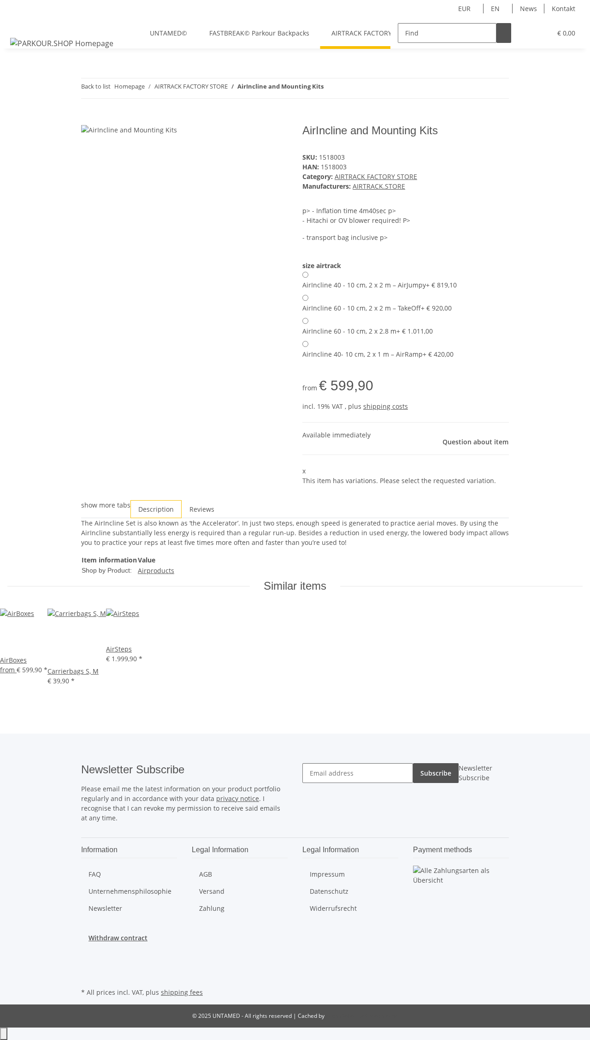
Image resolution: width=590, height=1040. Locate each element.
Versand (211, 891)
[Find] (503, 33)
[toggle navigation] (18, 25)
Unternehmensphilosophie (129, 891)
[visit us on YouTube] (88, 964)
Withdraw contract (118, 937)
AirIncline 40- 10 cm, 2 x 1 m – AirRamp (378, 354)
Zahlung (211, 908)
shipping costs (385, 406)
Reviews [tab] (201, 509)
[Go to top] (3, 1034)
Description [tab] (156, 509)
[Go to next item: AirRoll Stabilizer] (347, 88)
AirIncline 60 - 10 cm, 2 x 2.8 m (367, 331)
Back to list (96, 86)
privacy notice (237, 798)
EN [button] (496, 8)
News (528, 8)
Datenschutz (329, 891)
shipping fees (182, 992)
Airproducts (156, 570)
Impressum (327, 874)
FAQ (94, 874)
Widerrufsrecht (333, 908)
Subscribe (435, 773)
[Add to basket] (88, 119)
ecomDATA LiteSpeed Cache (362, 1016)
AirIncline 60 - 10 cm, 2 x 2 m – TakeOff (377, 308)
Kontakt (563, 8)
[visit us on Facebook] (88, 953)
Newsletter (105, 908)
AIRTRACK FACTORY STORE (376, 176)
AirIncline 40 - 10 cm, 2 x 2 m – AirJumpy (379, 285)
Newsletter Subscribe (475, 773)
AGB (205, 874)
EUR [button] (465, 8)
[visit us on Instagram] (88, 975)
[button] (526, 33)
